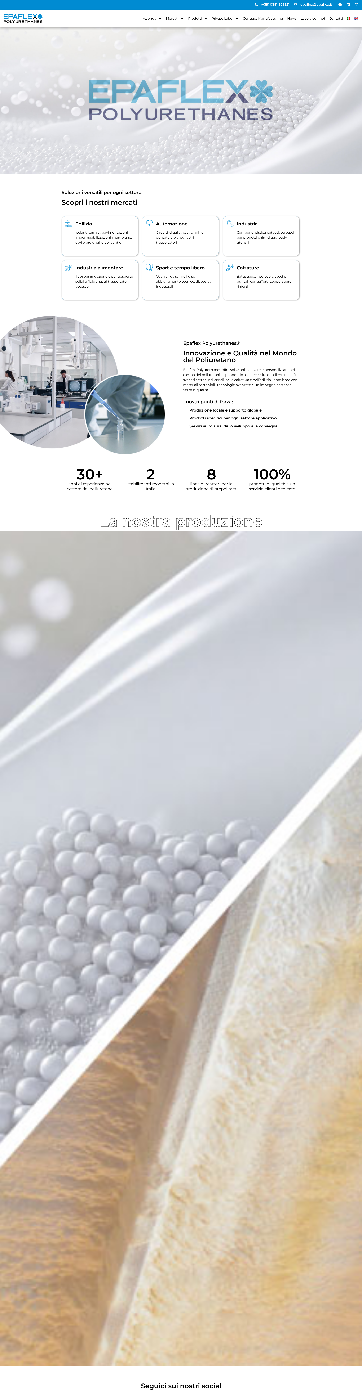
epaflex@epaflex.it (316, 4)
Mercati (172, 19)
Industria (247, 224)
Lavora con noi (313, 19)
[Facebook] (340, 4)
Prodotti (195, 19)
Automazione (172, 224)
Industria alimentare (99, 268)
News (292, 19)
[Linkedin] (348, 4)
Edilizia (83, 224)
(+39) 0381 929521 (275, 4)
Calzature (248, 268)
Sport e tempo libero (180, 268)
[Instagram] (356, 4)
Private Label (222, 19)
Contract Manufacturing (263, 19)
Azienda (149, 19)
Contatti (336, 19)
